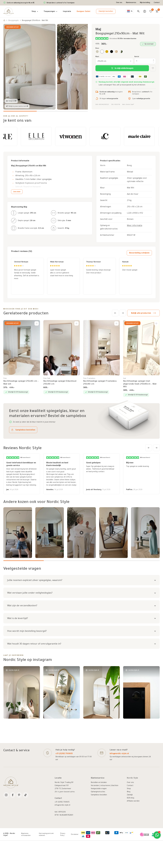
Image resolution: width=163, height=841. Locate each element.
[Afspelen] (17, 532)
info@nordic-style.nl (119, 754)
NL (132, 11)
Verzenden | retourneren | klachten (104, 786)
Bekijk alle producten (141, 313)
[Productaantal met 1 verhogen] (153, 60)
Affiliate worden (133, 801)
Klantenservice (131, 3)
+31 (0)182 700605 (64, 754)
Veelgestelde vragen (99, 789)
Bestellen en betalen (99, 783)
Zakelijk (130, 795)
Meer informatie (134, 226)
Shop (129, 789)
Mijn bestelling (145, 3)
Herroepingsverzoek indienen (46, 835)
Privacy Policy (62, 835)
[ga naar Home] (4, 20)
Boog (129, 166)
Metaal (130, 172)
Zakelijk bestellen (106, 11)
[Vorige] (115, 313)
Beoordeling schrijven (139, 253)
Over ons (119, 3)
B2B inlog (130, 798)
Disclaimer (74, 834)
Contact (157, 3)
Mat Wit (130, 188)
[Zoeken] (138, 11)
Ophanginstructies (98, 792)
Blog (128, 792)
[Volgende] (122, 313)
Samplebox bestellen (99, 795)
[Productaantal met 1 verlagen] (153, 62)
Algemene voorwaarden (26, 835)
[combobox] (130, 11)
